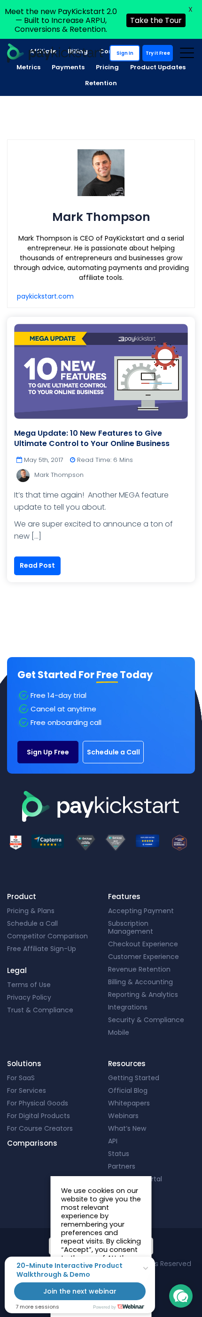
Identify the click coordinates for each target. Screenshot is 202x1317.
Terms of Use (29, 984)
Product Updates (158, 67)
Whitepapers (129, 1103)
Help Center (127, 1191)
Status (118, 1153)
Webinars (123, 1115)
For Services (26, 1090)
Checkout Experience (143, 944)
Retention (101, 83)
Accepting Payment (141, 910)
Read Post (37, 565)
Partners (121, 1166)
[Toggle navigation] (186, 53)
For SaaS (21, 1078)
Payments (68, 67)
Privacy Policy (29, 997)
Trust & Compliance (40, 1010)
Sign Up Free (48, 752)
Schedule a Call (113, 752)
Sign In (125, 53)
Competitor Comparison (47, 936)
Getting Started (133, 1078)
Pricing (107, 67)
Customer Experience (143, 956)
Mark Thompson (59, 474)
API (112, 1141)
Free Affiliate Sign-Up (41, 948)
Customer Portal (135, 1179)
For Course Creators (40, 1128)
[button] (181, 1296)
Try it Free (158, 53)
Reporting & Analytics (143, 994)
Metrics (28, 67)
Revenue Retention (139, 969)
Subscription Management (130, 927)
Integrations (128, 1007)
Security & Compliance (146, 1019)
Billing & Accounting (140, 982)
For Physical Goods (37, 1103)
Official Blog (128, 1090)
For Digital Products (38, 1115)
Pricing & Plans (30, 910)
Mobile (118, 1032)
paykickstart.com (45, 296)
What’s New (127, 1128)
